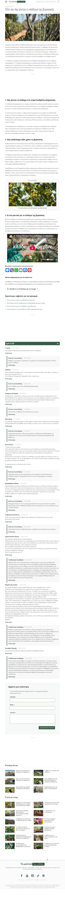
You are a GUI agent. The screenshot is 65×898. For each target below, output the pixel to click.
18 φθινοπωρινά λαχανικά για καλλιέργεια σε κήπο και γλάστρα (23, 837)
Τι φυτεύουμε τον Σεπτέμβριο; (49, 811)
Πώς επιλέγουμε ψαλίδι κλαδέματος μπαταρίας (23, 787)
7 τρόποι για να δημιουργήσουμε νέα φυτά (50, 837)
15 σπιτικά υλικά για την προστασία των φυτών (51, 803)
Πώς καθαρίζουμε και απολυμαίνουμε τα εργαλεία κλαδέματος (50, 780)
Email (12, 705)
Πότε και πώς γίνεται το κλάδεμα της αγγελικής (23, 779)
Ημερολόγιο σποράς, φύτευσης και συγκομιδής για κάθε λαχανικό (22, 813)
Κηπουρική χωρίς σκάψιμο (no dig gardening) (49, 828)
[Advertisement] (32, 86)
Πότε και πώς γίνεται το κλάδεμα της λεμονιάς (21, 300)
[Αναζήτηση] (58, 1)
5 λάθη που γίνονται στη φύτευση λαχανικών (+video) (51, 845)
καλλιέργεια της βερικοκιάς (35, 49)
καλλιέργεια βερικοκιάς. (31, 386)
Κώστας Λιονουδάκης (15, 358)
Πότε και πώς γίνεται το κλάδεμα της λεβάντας (23, 771)
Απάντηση (8, 353)
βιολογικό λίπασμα (50, 564)
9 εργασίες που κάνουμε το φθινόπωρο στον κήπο (23, 819)
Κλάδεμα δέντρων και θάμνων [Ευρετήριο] (50, 787)
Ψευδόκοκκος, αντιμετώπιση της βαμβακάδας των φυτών (23, 845)
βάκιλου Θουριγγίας (38, 672)
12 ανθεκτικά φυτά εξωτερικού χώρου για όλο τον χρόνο (23, 828)
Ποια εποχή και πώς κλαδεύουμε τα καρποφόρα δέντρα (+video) (26, 303)
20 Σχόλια (57, 13)
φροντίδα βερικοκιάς (45, 576)
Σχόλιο (13, 713)
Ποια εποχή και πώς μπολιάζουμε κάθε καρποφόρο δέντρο (24, 309)
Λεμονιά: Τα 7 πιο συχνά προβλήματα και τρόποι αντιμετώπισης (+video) (23, 804)
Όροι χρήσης (37, 879)
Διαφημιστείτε (29, 879)
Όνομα (13, 697)
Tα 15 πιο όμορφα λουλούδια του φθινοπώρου (49, 820)
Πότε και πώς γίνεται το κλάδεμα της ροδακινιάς (21, 306)
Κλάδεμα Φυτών (9, 6)
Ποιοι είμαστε (22, 879)
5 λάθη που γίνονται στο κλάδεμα (51, 771)
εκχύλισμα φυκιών (47, 570)
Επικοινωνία (43, 879)
